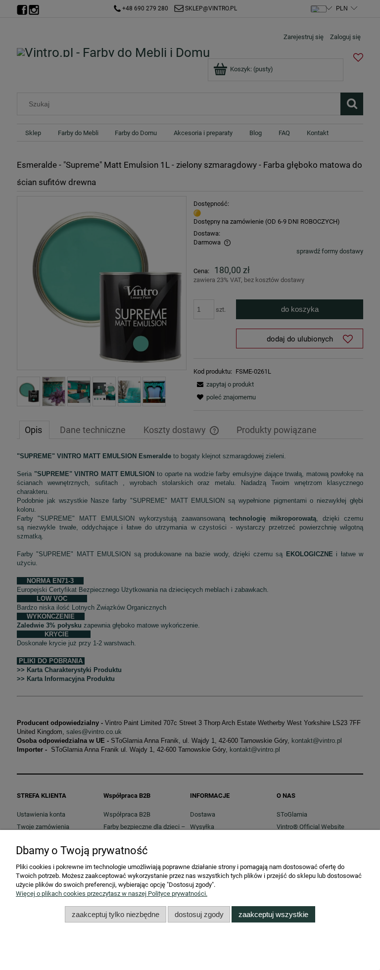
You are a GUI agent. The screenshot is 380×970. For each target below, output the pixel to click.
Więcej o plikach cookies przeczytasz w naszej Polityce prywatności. (111, 893)
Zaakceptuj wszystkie (273, 914)
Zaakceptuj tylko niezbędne (115, 914)
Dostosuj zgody (199, 914)
